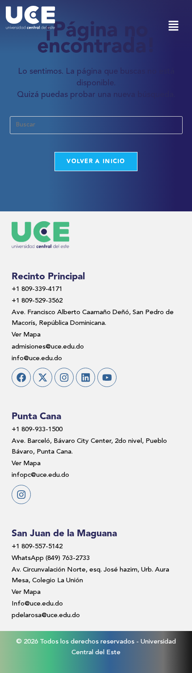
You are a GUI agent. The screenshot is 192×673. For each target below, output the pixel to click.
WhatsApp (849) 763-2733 (51, 558)
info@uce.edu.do (37, 358)
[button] (173, 27)
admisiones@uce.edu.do (48, 347)
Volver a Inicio (96, 161)
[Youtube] (107, 377)
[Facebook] (21, 377)
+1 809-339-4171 (37, 289)
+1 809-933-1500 (37, 429)
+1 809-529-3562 (37, 301)
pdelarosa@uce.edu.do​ (46, 615)
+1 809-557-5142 (37, 546)
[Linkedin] (85, 377)
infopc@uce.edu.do (40, 475)
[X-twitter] (42, 377)
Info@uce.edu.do (37, 604)
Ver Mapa (26, 335)
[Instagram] (64, 377)
